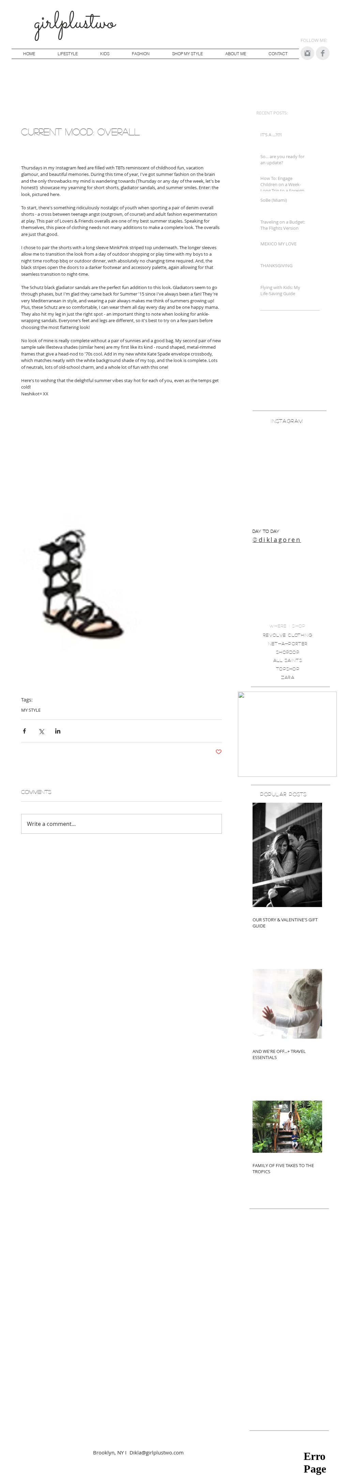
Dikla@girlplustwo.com (157, 1452)
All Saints (287, 660)
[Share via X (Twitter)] (41, 731)
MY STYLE (31, 710)
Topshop (288, 668)
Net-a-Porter (288, 643)
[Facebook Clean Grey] (323, 53)
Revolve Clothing (288, 635)
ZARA (287, 677)
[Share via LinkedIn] (58, 731)
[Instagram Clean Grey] (307, 53)
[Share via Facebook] (24, 731)
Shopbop (288, 652)
